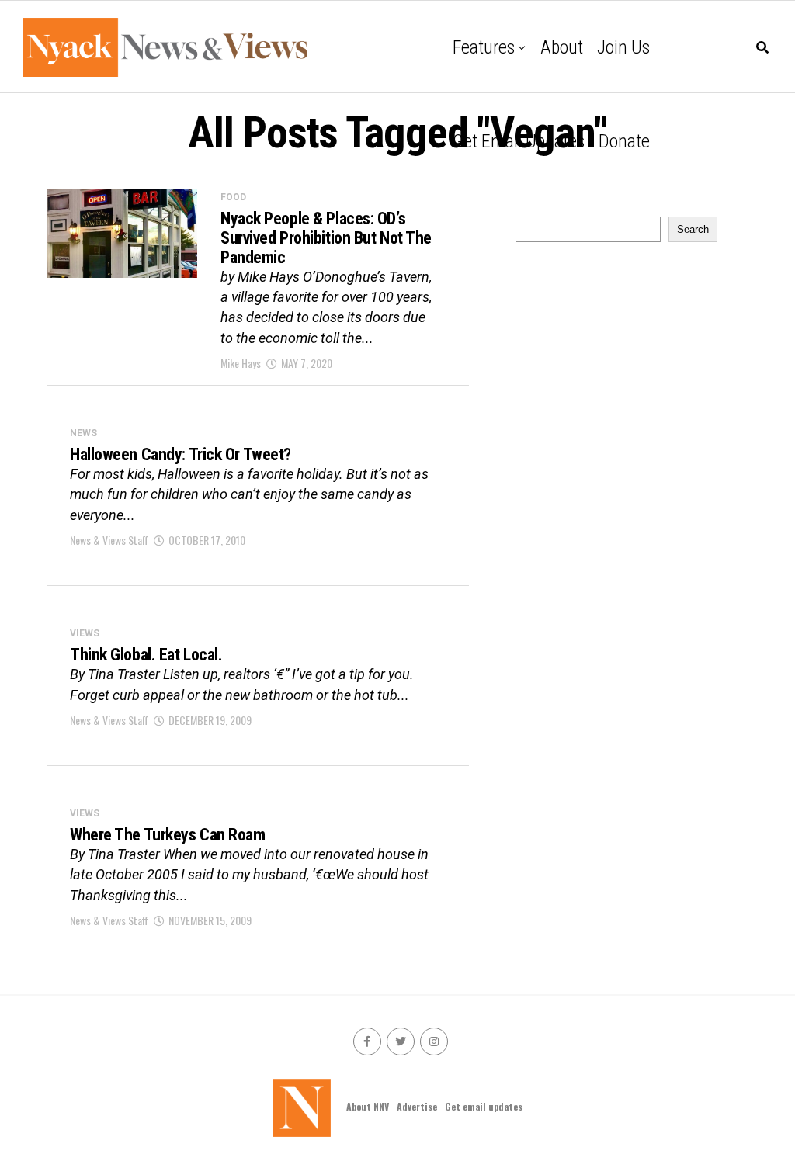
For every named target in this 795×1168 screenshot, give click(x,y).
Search (693, 229)
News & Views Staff (109, 540)
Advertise (417, 1106)
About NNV (367, 1106)
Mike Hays (240, 363)
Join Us (623, 47)
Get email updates (519, 141)
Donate (624, 141)
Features (484, 47)
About (561, 47)
